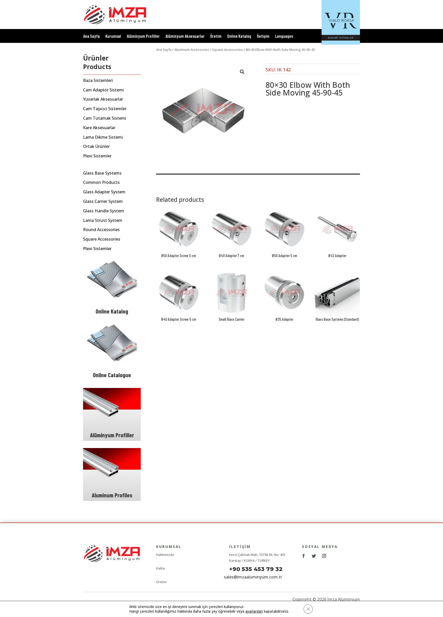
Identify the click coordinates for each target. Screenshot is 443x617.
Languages (284, 36)
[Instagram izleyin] (324, 556)
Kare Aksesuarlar (99, 127)
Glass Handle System (103, 211)
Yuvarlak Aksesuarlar (103, 99)
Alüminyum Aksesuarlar (185, 36)
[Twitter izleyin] (314, 556)
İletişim (263, 36)
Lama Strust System (102, 220)
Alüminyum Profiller (143, 36)
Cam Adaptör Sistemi (103, 90)
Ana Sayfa (91, 36)
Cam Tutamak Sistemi (104, 118)
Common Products (101, 182)
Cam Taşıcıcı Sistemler (104, 108)
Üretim (216, 36)
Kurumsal (113, 36)
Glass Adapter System (104, 192)
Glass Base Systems (102, 173)
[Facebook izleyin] (303, 556)
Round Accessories (101, 229)
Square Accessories (101, 239)
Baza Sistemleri (98, 80)
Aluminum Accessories (191, 49)
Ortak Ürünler (96, 146)
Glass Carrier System (103, 201)
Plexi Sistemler (97, 156)
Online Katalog (239, 36)
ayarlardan (254, 611)
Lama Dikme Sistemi (103, 137)
